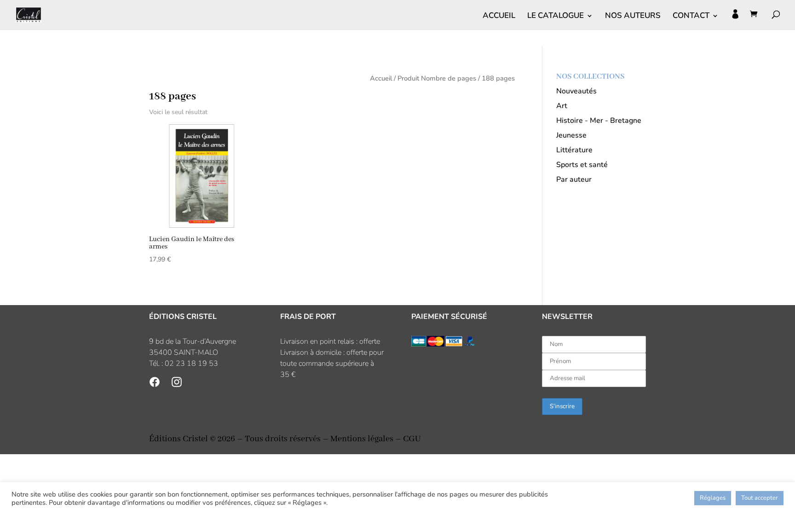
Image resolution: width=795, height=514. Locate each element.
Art (561, 106)
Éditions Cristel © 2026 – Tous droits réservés (235, 439)
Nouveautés (576, 91)
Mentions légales (361, 439)
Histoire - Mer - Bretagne (598, 121)
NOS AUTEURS (633, 16)
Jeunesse (571, 135)
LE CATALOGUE (555, 16)
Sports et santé (582, 165)
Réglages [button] (713, 498)
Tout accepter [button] (759, 498)
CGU (412, 439)
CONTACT (691, 16)
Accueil (381, 78)
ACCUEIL (499, 16)
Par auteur (574, 179)
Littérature (574, 150)
